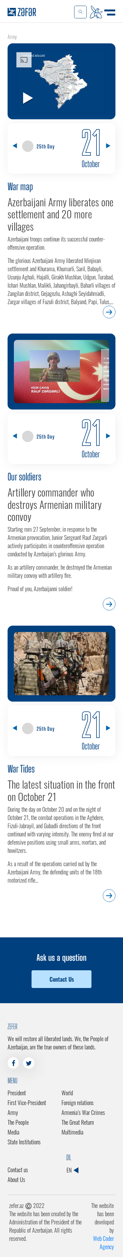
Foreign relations (78, 1102)
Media (13, 1132)
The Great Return (78, 1122)
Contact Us (62, 979)
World (67, 1093)
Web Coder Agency (103, 1242)
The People (18, 1122)
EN (70, 1170)
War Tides (21, 768)
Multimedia (72, 1132)
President (17, 1093)
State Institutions (24, 1142)
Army (13, 1112)
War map (20, 186)
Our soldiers (24, 476)
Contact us (18, 1170)
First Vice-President (27, 1102)
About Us (16, 1179)
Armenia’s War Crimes (83, 1112)
